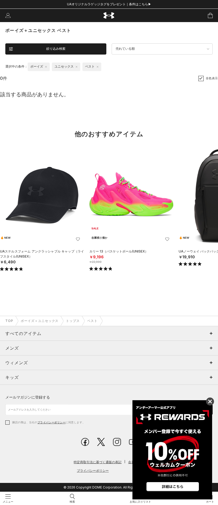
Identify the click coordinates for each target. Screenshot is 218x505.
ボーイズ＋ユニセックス (40, 321)
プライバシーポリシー (51, 422)
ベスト (92, 321)
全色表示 (212, 78)
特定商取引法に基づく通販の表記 (97, 462)
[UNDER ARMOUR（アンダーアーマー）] (109, 15)
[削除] (46, 66)
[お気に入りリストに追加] (78, 239)
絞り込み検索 (55, 49)
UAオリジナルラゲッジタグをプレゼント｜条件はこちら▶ (109, 4)
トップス (73, 321)
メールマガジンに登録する (27, 397)
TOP (9, 321)
